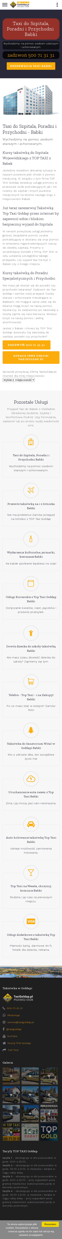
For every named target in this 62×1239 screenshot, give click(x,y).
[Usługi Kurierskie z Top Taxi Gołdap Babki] (31, 584)
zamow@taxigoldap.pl (20, 1022)
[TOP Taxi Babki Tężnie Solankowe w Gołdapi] (11, 1113)
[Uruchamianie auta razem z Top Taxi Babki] (31, 779)
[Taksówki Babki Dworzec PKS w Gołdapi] (30, 1075)
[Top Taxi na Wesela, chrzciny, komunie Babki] (31, 873)
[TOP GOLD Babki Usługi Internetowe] (49, 1132)
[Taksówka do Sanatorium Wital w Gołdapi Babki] (31, 730)
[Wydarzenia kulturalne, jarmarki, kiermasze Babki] (31, 539)
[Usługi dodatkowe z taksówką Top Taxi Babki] (31, 921)
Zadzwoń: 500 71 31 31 (26, 344)
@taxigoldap (14, 1029)
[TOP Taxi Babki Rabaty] (30, 1132)
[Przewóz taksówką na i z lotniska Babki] (31, 490)
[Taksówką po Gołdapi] (31, 972)
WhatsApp (13, 1015)
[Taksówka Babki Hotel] (11, 1094)
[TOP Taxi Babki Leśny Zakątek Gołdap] (49, 1094)
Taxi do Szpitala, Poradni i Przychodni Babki (31, 29)
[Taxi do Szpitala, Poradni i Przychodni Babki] (31, 442)
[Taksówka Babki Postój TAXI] (11, 1075)
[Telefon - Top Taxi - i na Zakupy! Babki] (31, 682)
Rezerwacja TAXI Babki (31, 66)
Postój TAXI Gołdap (19, 1043)
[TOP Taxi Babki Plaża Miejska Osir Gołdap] (30, 1113)
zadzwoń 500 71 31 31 (31, 55)
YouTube (12, 1036)
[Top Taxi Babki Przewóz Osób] (11, 1132)
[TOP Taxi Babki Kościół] (49, 1075)
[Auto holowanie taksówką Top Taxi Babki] (31, 824)
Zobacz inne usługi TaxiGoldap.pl (31, 357)
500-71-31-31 (15, 1008)
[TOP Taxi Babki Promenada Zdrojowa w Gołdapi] (30, 1094)
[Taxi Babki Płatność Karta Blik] (49, 1113)
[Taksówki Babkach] (19, 5)
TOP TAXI (13, 1050)
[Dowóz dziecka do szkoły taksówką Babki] (31, 633)
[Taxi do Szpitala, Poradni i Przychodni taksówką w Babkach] (31, 100)
